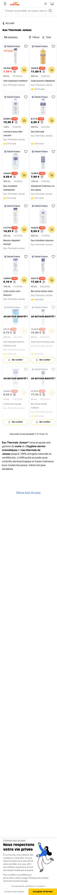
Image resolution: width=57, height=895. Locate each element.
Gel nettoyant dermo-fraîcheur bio (14, 344)
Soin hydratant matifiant (15, 81)
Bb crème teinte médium (39, 406)
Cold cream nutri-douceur (12, 293)
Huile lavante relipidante (43, 81)
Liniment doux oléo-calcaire (13, 134)
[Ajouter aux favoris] (26, 46)
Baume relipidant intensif (11, 242)
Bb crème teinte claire (42, 291)
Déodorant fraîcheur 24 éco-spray (42, 188)
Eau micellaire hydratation (10, 188)
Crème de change (12, 404)
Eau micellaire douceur (42, 240)
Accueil (10, 23)
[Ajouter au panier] (24, 69)
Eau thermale (37, 132)
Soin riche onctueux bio (42, 342)
